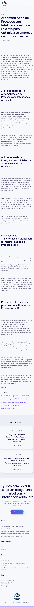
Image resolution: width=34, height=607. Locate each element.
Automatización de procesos (10, 396)
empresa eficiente (14, 399)
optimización (5, 405)
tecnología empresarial (8, 408)
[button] (31, 3)
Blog (2, 14)
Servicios (4, 521)
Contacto (17, 512)
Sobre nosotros (6, 542)
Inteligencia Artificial (7, 402)
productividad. (15, 405)
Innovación (24, 399)
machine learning (20, 402)
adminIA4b (4, 388)
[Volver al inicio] (4, 3)
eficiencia (4, 399)
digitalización (24, 396)
